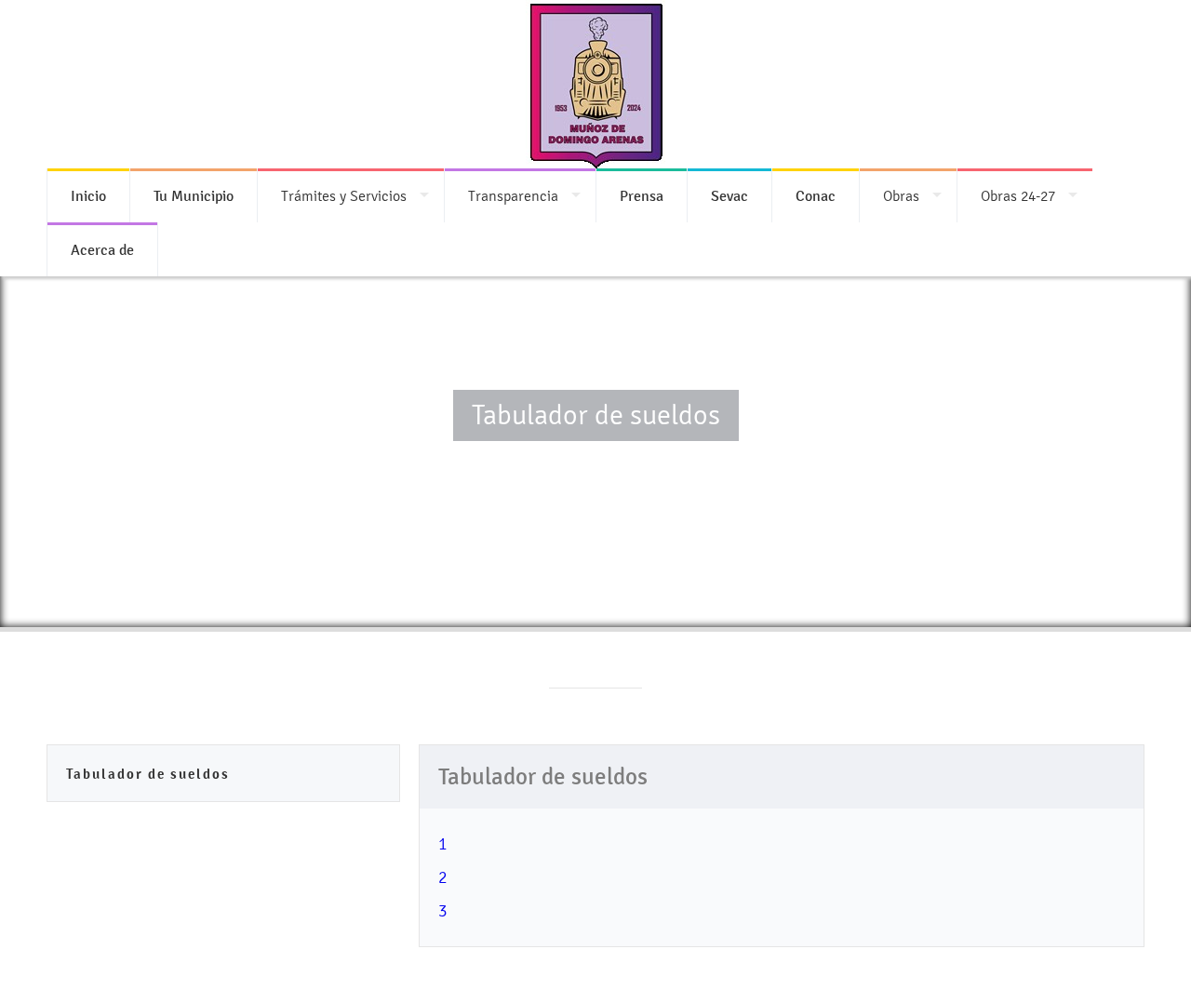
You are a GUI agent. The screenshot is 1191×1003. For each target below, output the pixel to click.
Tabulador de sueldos (148, 773)
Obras (901, 196)
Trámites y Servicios (344, 196)
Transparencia (513, 196)
